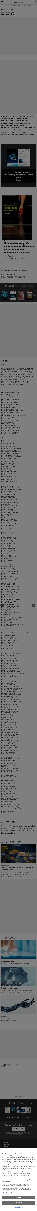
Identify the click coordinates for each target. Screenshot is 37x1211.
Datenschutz (15, 1177)
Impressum (21, 1177)
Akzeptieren (18, 1197)
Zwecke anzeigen (18, 1207)
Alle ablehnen (18, 1202)
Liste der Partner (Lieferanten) (9, 1192)
